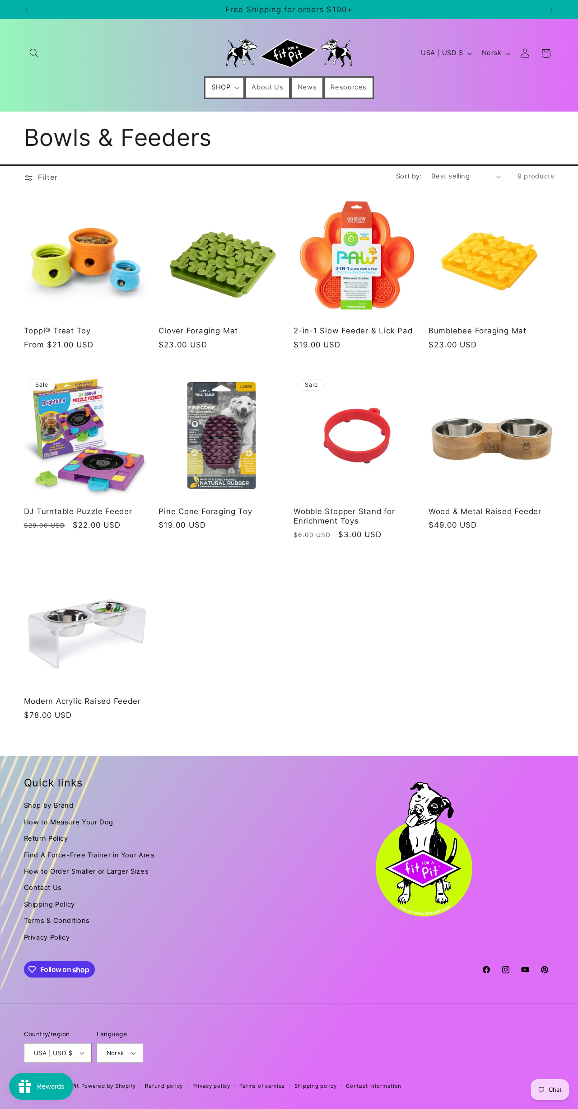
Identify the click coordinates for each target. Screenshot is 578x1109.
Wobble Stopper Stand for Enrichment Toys (344, 516)
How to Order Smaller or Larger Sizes (86, 871)
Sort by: (409, 176)
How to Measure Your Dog (69, 822)
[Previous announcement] (27, 9)
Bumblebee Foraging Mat (478, 330)
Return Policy (46, 838)
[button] (34, 53)
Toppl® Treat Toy (57, 330)
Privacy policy (211, 1086)
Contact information (373, 1086)
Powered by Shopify (108, 1086)
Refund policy (164, 1086)
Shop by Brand (49, 805)
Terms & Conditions (57, 921)
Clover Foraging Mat (198, 330)
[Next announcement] (551, 9)
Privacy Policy (47, 937)
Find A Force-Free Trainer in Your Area (89, 855)
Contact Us (43, 888)
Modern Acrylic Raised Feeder (82, 701)
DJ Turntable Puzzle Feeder (78, 511)
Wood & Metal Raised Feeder (485, 511)
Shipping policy (315, 1086)
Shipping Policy (49, 904)
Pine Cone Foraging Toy (205, 511)
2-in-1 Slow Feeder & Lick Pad (353, 330)
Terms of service (262, 1086)
